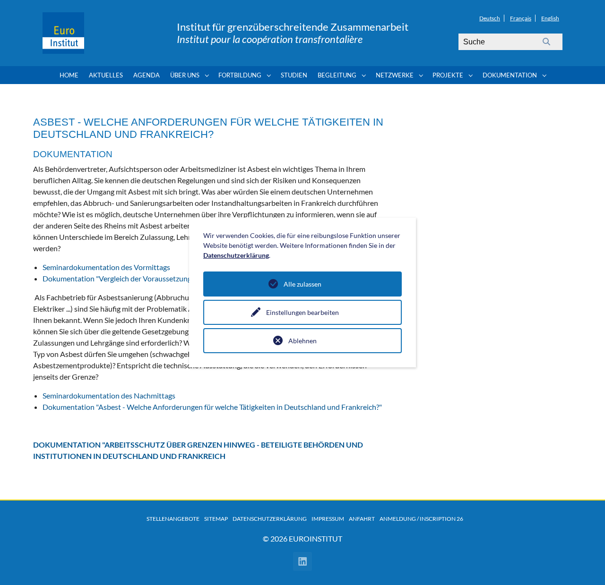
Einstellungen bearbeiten (302, 312)
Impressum (327, 518)
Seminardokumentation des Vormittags (106, 267)
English (550, 18)
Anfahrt (362, 518)
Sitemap (216, 518)
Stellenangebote (173, 518)
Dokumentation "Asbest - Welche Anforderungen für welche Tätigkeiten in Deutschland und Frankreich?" (212, 406)
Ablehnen (302, 341)
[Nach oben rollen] (584, 564)
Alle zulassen (302, 284)
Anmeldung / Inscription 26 (421, 518)
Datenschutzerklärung (270, 518)
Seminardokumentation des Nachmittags (109, 395)
